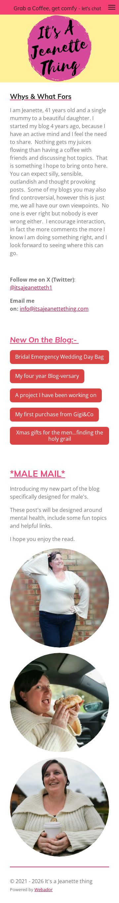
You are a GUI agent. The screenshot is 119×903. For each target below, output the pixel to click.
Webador (43, 889)
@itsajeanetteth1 (31, 287)
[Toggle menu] (111, 7)
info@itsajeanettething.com (54, 308)
